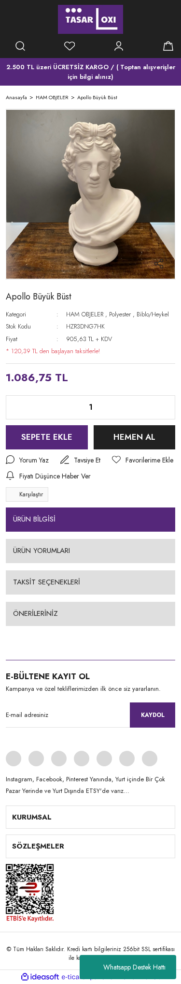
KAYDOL (153, 715)
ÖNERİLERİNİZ (35, 613)
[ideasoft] (40, 977)
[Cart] (168, 46)
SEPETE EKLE (46, 437)
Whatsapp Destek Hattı (134, 967)
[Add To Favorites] (142, 460)
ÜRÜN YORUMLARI (41, 550)
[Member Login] (118, 46)
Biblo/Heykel (153, 314)
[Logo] (90, 19)
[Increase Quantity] (160, 407)
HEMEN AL (134, 437)
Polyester (120, 314)
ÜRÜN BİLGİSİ (34, 519)
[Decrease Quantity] (20, 407)
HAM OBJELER (84, 314)
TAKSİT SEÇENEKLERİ (46, 582)
